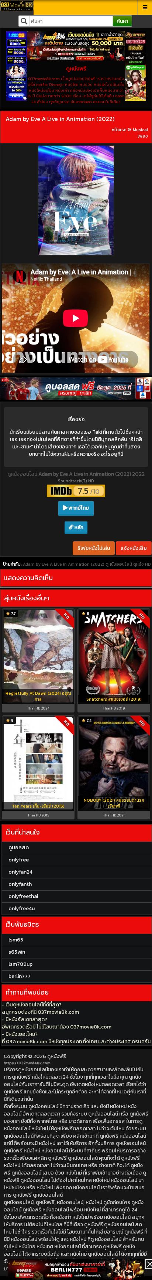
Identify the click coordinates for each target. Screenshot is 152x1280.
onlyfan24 (20, 872)
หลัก (78, 527)
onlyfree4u (21, 908)
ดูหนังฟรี (56, 1056)
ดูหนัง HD (142, 564)
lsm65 (15, 940)
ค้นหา (122, 21)
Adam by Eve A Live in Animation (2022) (60, 118)
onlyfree (18, 860)
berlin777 (19, 976)
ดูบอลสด (18, 847)
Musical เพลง (140, 132)
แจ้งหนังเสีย (134, 548)
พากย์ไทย (78, 508)
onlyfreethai (23, 896)
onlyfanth (20, 884)
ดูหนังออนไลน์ (22, 474)
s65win (16, 952)
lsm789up (20, 964)
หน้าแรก (119, 129)
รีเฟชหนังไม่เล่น (93, 548)
